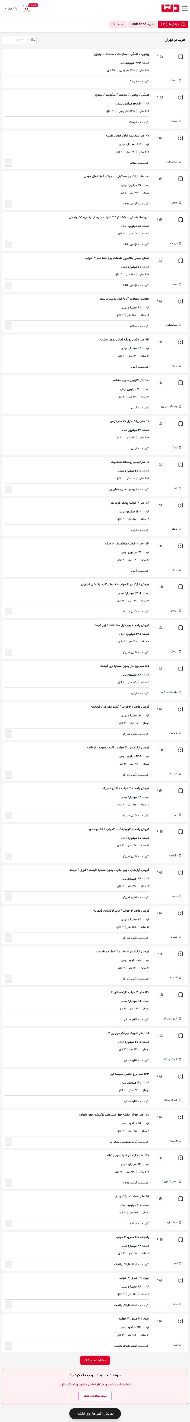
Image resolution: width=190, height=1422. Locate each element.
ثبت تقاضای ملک (95, 1396)
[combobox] (19, 39)
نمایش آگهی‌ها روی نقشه (95, 1413)
